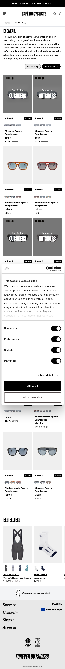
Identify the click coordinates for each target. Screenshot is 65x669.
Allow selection (32, 397)
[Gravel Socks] (48, 544)
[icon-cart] (60, 13)
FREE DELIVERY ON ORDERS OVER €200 (32, 3)
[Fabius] (17, 165)
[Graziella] (17, 544)
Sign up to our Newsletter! (36, 593)
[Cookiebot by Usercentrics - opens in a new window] (46, 268)
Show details (46, 375)
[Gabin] (47, 451)
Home (6, 23)
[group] (17, 554)
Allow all (32, 385)
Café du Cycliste (35, 666)
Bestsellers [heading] (11, 520)
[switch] (56, 339)
